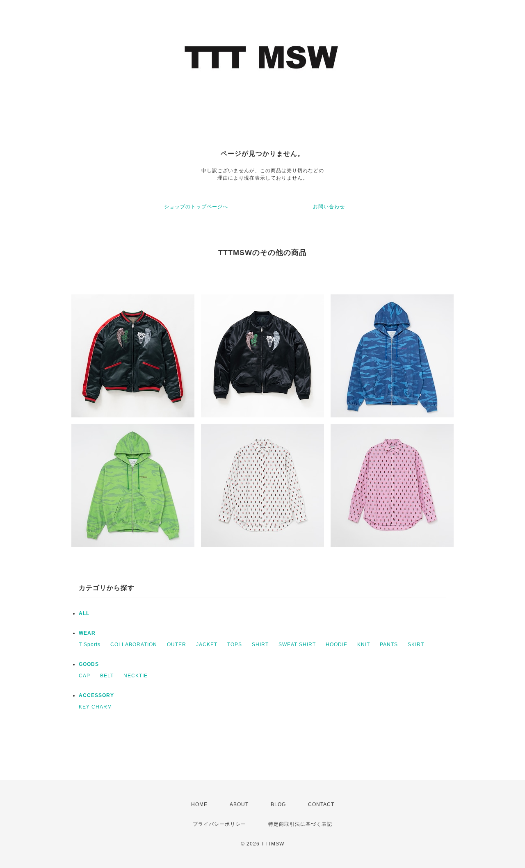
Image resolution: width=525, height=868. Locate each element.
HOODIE (336, 644)
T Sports (89, 644)
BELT (107, 676)
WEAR (87, 633)
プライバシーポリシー (219, 824)
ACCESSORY (96, 695)
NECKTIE (135, 676)
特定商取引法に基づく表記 (300, 824)
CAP (84, 676)
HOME (199, 804)
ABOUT (239, 804)
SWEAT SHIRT (297, 644)
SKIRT (416, 644)
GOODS (89, 664)
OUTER (176, 644)
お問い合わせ (329, 207)
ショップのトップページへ (196, 207)
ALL (84, 613)
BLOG (278, 804)
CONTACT (321, 804)
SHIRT (260, 644)
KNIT (363, 644)
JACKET (206, 644)
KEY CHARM (95, 707)
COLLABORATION (133, 644)
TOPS (234, 644)
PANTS (389, 644)
